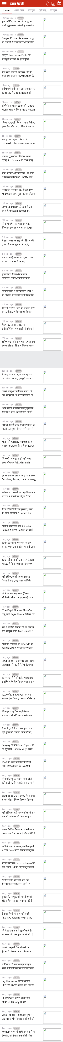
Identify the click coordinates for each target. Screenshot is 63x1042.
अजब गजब (19, 10)
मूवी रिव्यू (42, 10)
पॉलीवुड (31, 10)
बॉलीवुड (53, 10)
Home (7, 10)
